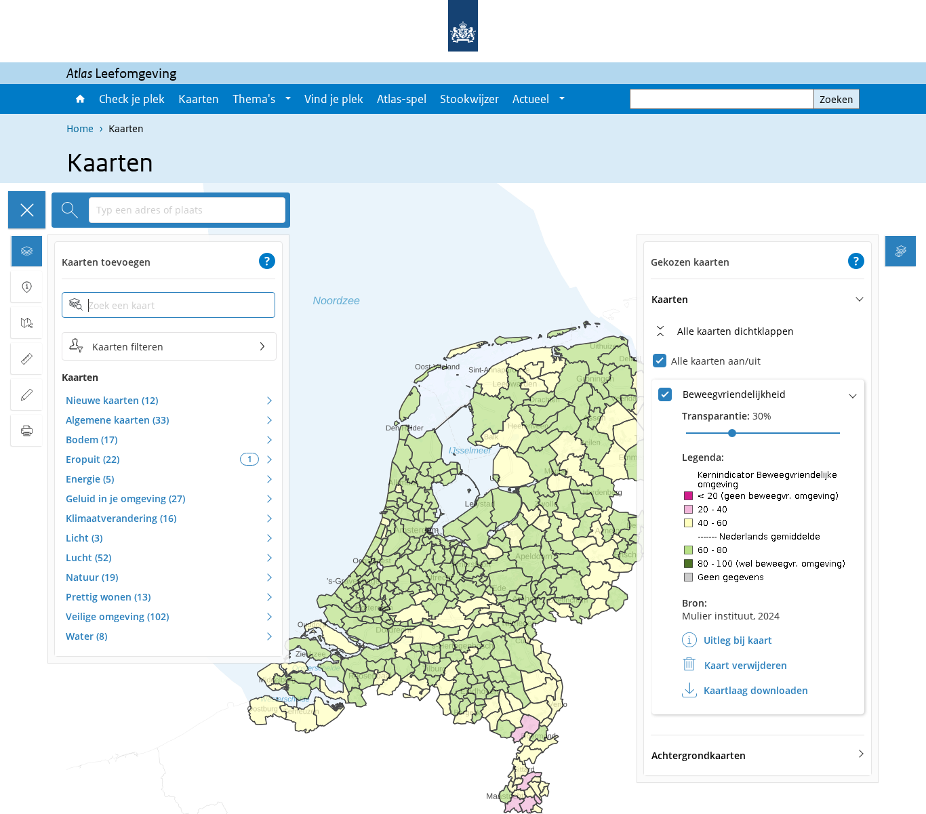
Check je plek (132, 98)
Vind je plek (333, 98)
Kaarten (198, 98)
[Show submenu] (288, 99)
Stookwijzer (469, 98)
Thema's (254, 98)
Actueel (530, 98)
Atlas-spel (401, 98)
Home (79, 99)
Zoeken (836, 99)
